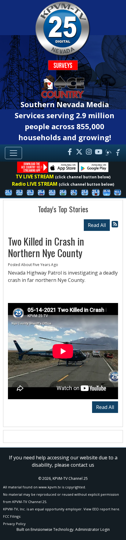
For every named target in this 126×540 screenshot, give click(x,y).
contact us (82, 465)
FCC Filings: (12, 516)
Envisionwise (41, 529)
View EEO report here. (101, 509)
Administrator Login (92, 529)
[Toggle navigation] (13, 153)
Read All (97, 225)
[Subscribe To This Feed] (115, 224)
